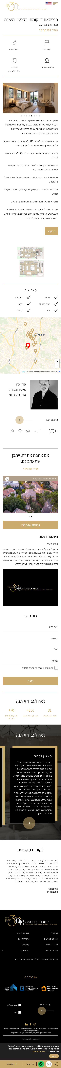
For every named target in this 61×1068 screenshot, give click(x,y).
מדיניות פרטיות (52, 950)
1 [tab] (39, 115)
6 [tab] (26, 115)
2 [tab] (36, 115)
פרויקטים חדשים (51, 939)
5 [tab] (29, 115)
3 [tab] (34, 115)
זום (35, 431)
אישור (54, 1056)
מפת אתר (25, 944)
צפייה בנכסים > (30, 469)
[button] (26, 348)
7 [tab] (24, 115)
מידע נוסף (25, 950)
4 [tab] (31, 115)
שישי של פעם (23, 939)
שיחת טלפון (51, 431)
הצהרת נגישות (52, 944)
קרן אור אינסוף (23, 933)
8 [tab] (21, 115)
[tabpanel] (30, 98)
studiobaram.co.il (33, 1039)
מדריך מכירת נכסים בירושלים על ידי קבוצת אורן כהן (36, 959)
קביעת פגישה (52, 419)
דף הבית (54, 933)
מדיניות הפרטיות (28, 668)
